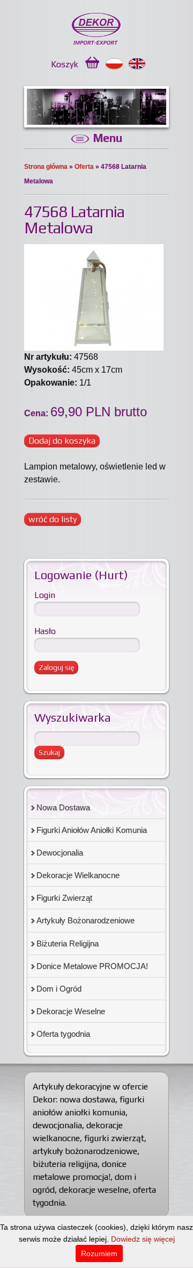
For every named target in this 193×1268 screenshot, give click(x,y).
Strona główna (46, 166)
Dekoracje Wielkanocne (78, 875)
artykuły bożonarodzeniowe (85, 1151)
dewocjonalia (57, 1125)
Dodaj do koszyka (61, 441)
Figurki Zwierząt (64, 897)
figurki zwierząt (114, 1138)
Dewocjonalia (59, 852)
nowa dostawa (87, 1099)
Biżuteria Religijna (67, 943)
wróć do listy (52, 519)
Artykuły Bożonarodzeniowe (85, 920)
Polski (114, 64)
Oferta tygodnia (63, 1033)
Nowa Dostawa (63, 807)
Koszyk (64, 64)
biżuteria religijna (65, 1164)
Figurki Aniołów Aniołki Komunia (91, 830)
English (137, 64)
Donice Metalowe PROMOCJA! (92, 966)
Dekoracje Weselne (70, 1011)
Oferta (84, 166)
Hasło (45, 631)
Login (44, 595)
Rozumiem (99, 1253)
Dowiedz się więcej (143, 1239)
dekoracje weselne (94, 1190)
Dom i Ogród (58, 988)
